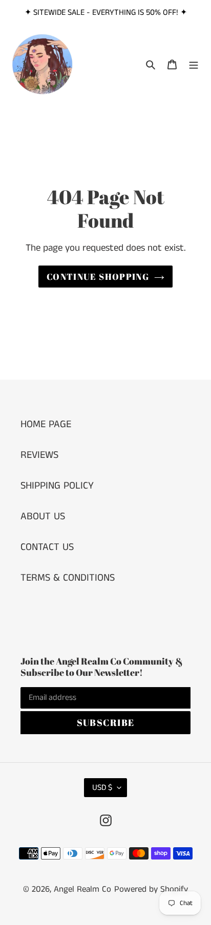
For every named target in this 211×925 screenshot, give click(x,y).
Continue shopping (98, 276)
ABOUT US (42, 516)
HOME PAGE (45, 424)
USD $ (102, 788)
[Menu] (193, 64)
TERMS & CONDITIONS (67, 577)
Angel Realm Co (82, 889)
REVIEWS (39, 455)
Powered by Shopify (151, 889)
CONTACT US (47, 547)
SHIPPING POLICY (57, 485)
